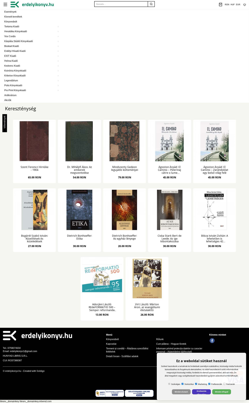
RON (227, 4)
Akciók (7, 100)
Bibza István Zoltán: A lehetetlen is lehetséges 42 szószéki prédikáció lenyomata (214, 238)
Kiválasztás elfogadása (201, 392)
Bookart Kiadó (11, 46)
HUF (233, 4)
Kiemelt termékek (13, 16)
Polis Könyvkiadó (13, 85)
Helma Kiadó (11, 61)
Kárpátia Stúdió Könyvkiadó (18, 41)
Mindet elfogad (221, 392)
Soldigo (41, 371)
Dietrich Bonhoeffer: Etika (79, 237)
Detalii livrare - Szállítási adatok (122, 356)
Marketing (202, 384)
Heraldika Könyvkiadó (15, 31)
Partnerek (230, 384)
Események (10, 12)
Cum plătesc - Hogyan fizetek (171, 344)
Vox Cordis (10, 36)
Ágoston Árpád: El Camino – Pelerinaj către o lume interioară (169, 170)
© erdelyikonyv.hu (12, 371)
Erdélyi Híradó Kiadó (15, 51)
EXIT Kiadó (10, 56)
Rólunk (160, 339)
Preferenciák (216, 384)
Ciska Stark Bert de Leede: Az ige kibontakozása (169, 238)
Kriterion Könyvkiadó (15, 75)
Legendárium (11, 80)
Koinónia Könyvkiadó (15, 70)
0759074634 (14, 348)
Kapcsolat (111, 344)
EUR (238, 4)
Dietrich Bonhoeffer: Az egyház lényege (124, 237)
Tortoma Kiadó (11, 26)
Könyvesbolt (10, 21)
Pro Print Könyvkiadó (15, 90)
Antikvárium (10, 95)
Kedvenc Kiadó (12, 66)
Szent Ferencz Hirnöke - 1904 (34, 169)
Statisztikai (189, 384)
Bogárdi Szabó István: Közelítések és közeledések (34, 238)
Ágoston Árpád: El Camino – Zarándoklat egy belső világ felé (214, 170)
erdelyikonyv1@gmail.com (23, 351)
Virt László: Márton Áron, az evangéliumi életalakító (147, 307)
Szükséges (175, 384)
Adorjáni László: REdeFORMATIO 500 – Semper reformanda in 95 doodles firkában (102, 307)
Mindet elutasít (181, 392)
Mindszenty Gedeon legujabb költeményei (124, 169)
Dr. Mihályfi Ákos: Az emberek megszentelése (79, 170)
